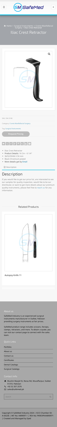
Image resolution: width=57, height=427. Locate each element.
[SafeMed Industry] (28, 7)
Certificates (9, 360)
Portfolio (7, 347)
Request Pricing (15, 134)
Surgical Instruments (23, 26)
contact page (21, 332)
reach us (41, 187)
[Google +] (14, 143)
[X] (7, 143)
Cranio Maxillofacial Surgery (20, 123)
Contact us (8, 356)
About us (8, 351)
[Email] (3, 143)
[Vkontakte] (29, 143)
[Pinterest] (18, 143)
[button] (49, 54)
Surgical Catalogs (11, 369)
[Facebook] (11, 143)
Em (23, 161)
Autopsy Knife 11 (13, 275)
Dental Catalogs (11, 364)
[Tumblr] (22, 143)
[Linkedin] (25, 143)
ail (26, 161)
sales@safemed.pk (15, 389)
